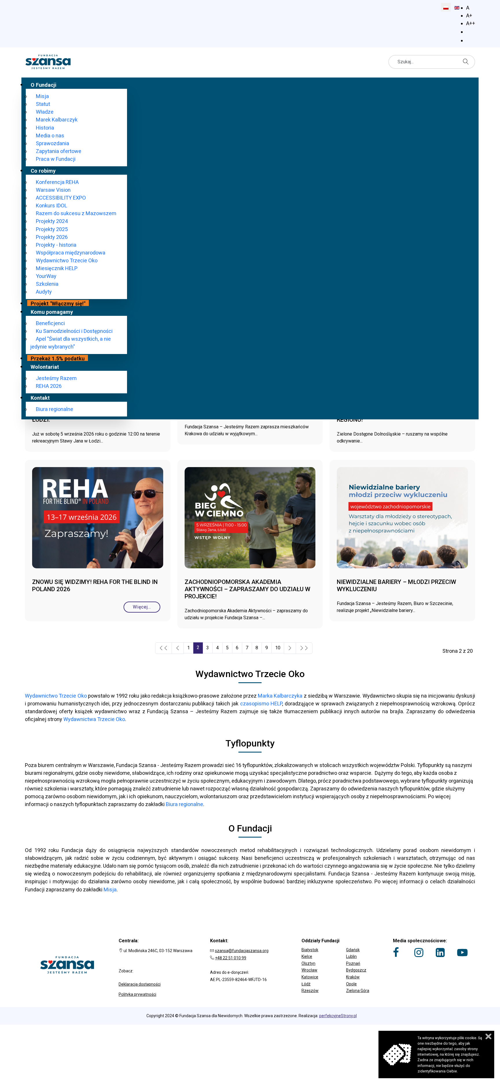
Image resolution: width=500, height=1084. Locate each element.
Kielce (307, 956)
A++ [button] (470, 23)
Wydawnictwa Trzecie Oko (94, 719)
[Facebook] (396, 952)
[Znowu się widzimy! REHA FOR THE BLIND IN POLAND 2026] (97, 519)
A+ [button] (469, 15)
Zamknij (488, 1036)
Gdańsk (353, 949)
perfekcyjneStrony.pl (338, 1015)
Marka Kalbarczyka (280, 696)
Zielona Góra (357, 990)
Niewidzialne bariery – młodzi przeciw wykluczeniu (396, 585)
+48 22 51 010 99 (230, 958)
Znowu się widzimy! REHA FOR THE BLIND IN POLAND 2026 (95, 585)
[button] (341, 945)
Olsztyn (308, 963)
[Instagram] (418, 952)
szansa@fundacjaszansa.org (242, 950)
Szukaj (467, 62)
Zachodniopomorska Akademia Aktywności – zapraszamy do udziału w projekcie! (247, 589)
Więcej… (142, 607)
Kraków (353, 977)
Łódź (306, 984)
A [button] (467, 8)
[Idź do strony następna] (290, 648)
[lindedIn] (440, 952)
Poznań (353, 963)
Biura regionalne (184, 804)
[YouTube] (462, 952)
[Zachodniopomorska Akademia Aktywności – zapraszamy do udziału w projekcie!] (250, 519)
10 (277, 647)
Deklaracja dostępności (140, 984)
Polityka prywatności (137, 994)
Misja (110, 889)
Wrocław (309, 970)
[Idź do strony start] (163, 648)
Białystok (310, 949)
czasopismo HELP (261, 703)
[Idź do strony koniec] (304, 648)
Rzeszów (310, 990)
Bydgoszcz (356, 970)
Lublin (351, 956)
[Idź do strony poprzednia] (178, 648)
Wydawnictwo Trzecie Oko (56, 696)
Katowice (310, 977)
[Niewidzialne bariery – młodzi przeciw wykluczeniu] (402, 519)
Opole (351, 984)
